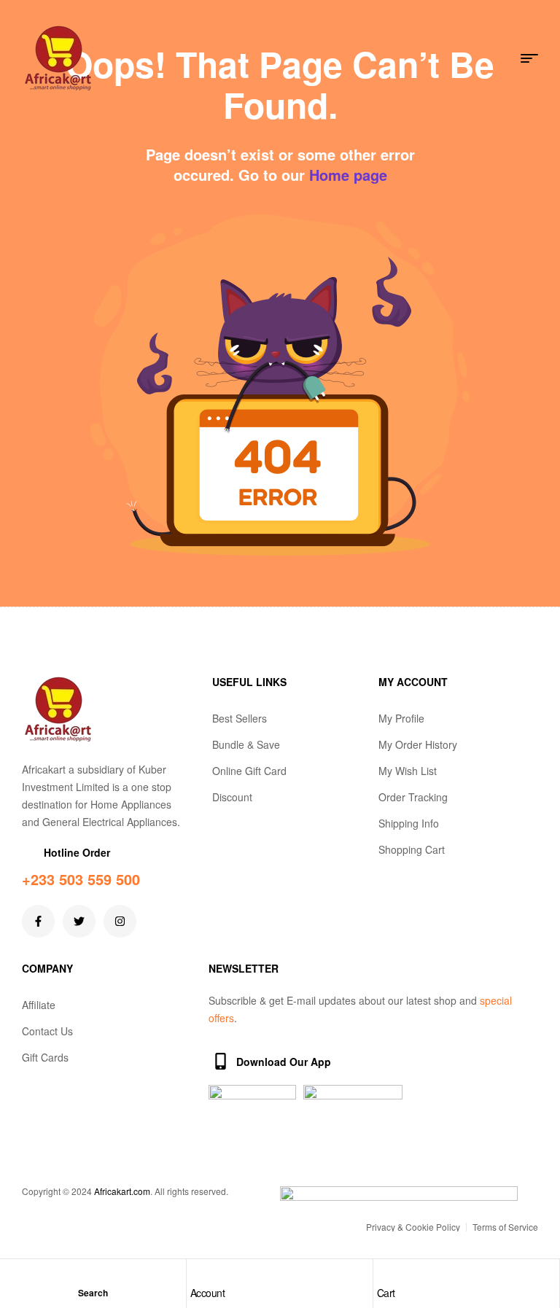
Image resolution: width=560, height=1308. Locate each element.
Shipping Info (408, 823)
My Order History (417, 744)
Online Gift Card (249, 770)
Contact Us (47, 1031)
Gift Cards (45, 1057)
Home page (348, 174)
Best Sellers (239, 718)
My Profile (401, 718)
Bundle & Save (246, 744)
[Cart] (384, 1274)
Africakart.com (122, 1191)
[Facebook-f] (38, 921)
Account (207, 1292)
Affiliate (38, 1004)
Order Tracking (413, 797)
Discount (232, 797)
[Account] (197, 1274)
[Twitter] (79, 921)
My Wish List (407, 770)
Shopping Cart (411, 849)
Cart (386, 1292)
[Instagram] (120, 921)
